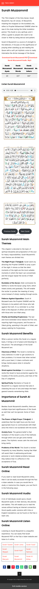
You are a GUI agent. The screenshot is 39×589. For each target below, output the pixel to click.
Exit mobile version (19, 586)
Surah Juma (18, 545)
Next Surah (25, 231)
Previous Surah (9, 231)
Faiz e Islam (9, 3)
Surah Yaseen (7, 545)
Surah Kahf (18, 550)
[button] (4, 567)
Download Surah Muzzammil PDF (15, 58)
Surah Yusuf (30, 545)
